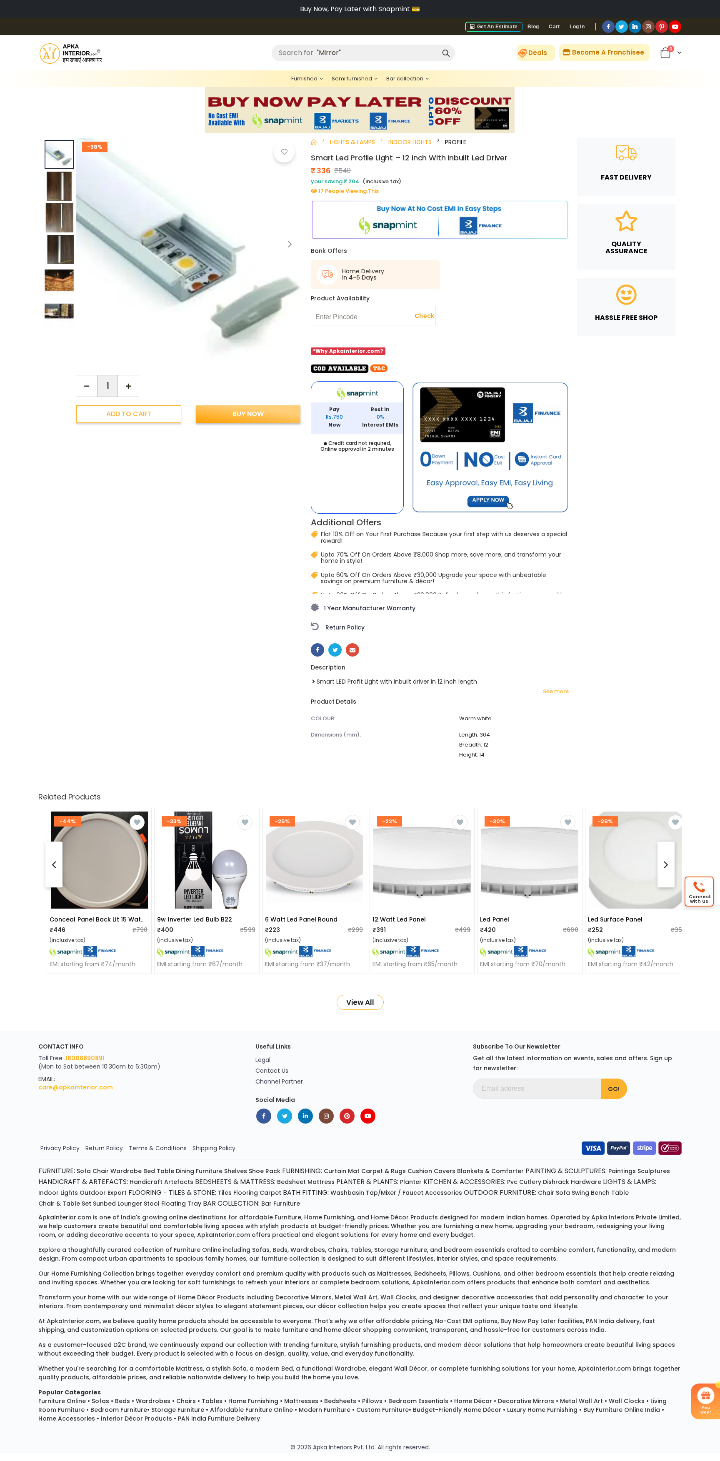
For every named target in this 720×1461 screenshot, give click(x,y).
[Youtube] (675, 26)
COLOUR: (323, 718)
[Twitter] (621, 26)
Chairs (186, 1401)
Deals (537, 52)
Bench (600, 1193)
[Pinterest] (661, 26)
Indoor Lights (58, 1193)
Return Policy (104, 1148)
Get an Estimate (497, 27)
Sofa (84, 1171)
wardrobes (307, 1250)
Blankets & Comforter (490, 1171)
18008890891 (85, 1058)
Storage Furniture (177, 1410)
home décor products (404, 1217)
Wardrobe (126, 1171)
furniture (288, 1217)
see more (556, 691)
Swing (580, 1193)
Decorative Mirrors (526, 1401)
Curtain (335, 1171)
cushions (486, 1273)
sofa (239, 1368)
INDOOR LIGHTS (410, 142)
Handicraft (146, 1182)
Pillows (372, 1401)
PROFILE (455, 142)
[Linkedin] (635, 26)
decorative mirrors (303, 1297)
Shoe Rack (264, 1171)
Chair (100, 1171)
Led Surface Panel (615, 919)
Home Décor (473, 1401)
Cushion (420, 1171)
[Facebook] (608, 26)
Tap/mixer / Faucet (394, 1193)
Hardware (586, 1182)
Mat (354, 1171)
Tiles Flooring (238, 1193)
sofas (261, 1250)
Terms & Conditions (158, 1148)
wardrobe (350, 1368)
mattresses (394, 1273)
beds (280, 1250)
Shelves (235, 1171)
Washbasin (347, 1193)
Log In (577, 27)
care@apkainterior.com (75, 1087)
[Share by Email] (352, 650)
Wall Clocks (627, 1401)
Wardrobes (153, 1401)
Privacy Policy (60, 1148)
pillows (459, 1273)
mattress (189, 1368)
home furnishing (329, 1217)
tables (360, 1250)
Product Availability (340, 298)
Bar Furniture (280, 1203)
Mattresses (301, 1401)
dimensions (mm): (336, 735)
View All (360, 1002)
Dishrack (556, 1182)
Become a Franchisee (607, 52)
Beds (122, 1401)
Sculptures (654, 1171)
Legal (262, 1060)
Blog (533, 27)
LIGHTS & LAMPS (352, 142)
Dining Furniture (199, 1171)
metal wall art (356, 1297)
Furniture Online (62, 1401)
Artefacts (178, 1182)
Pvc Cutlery (524, 1182)
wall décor (411, 1368)
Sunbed (104, 1203)
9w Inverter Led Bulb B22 (194, 919)
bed (287, 1368)
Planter (411, 1182)
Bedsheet (291, 1182)
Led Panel (494, 919)
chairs (338, 1250)
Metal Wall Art (581, 1401)
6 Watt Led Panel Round (301, 919)
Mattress (321, 1182)
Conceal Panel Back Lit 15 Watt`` (99, 919)
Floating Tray (181, 1203)
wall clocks (398, 1297)
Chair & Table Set (64, 1203)
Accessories (443, 1193)
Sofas (100, 1401)
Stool (152, 1203)
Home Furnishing (253, 1401)
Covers (444, 1171)
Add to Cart (128, 413)
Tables (212, 1401)
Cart (554, 27)
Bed (149, 1171)
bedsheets (430, 1273)
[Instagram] (648, 26)
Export (117, 1193)
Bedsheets (340, 1401)
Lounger (130, 1203)
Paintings (622, 1171)
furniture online (197, 1250)
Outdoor (93, 1193)
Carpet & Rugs (383, 1171)
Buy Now (248, 413)
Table (165, 1171)
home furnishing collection (92, 1273)
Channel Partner (279, 1081)
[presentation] (290, 244)
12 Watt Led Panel (399, 919)
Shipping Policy (213, 1148)
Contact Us (271, 1070)
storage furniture (400, 1250)
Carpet (270, 1193)
